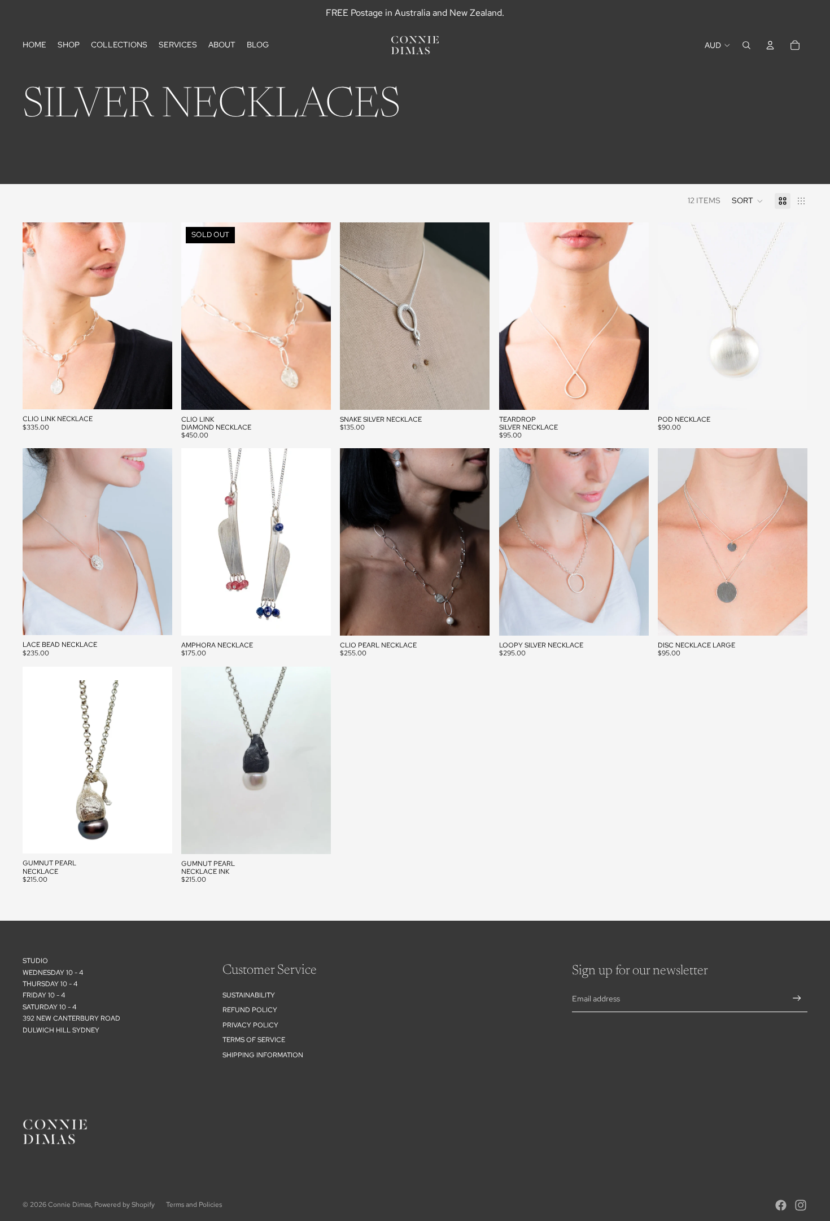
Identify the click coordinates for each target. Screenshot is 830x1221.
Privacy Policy (250, 1025)
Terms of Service (253, 1039)
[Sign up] (797, 998)
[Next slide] (314, 315)
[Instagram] (800, 1205)
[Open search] (746, 45)
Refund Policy (249, 1009)
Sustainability (248, 995)
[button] (747, 201)
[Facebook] (781, 1205)
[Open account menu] (770, 45)
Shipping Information (262, 1055)
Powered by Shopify (124, 1204)
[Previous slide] (198, 315)
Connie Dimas (69, 1204)
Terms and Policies (194, 1204)
